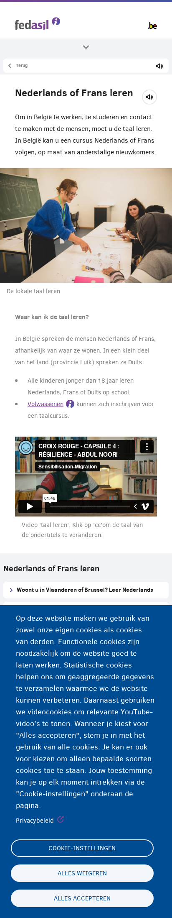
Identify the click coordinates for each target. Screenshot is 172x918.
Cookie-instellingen (82, 848)
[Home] (37, 23)
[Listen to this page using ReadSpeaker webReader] (152, 95)
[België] (152, 25)
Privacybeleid (35, 820)
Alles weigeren (82, 873)
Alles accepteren (82, 898)
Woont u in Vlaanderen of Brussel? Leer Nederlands (85, 589)
